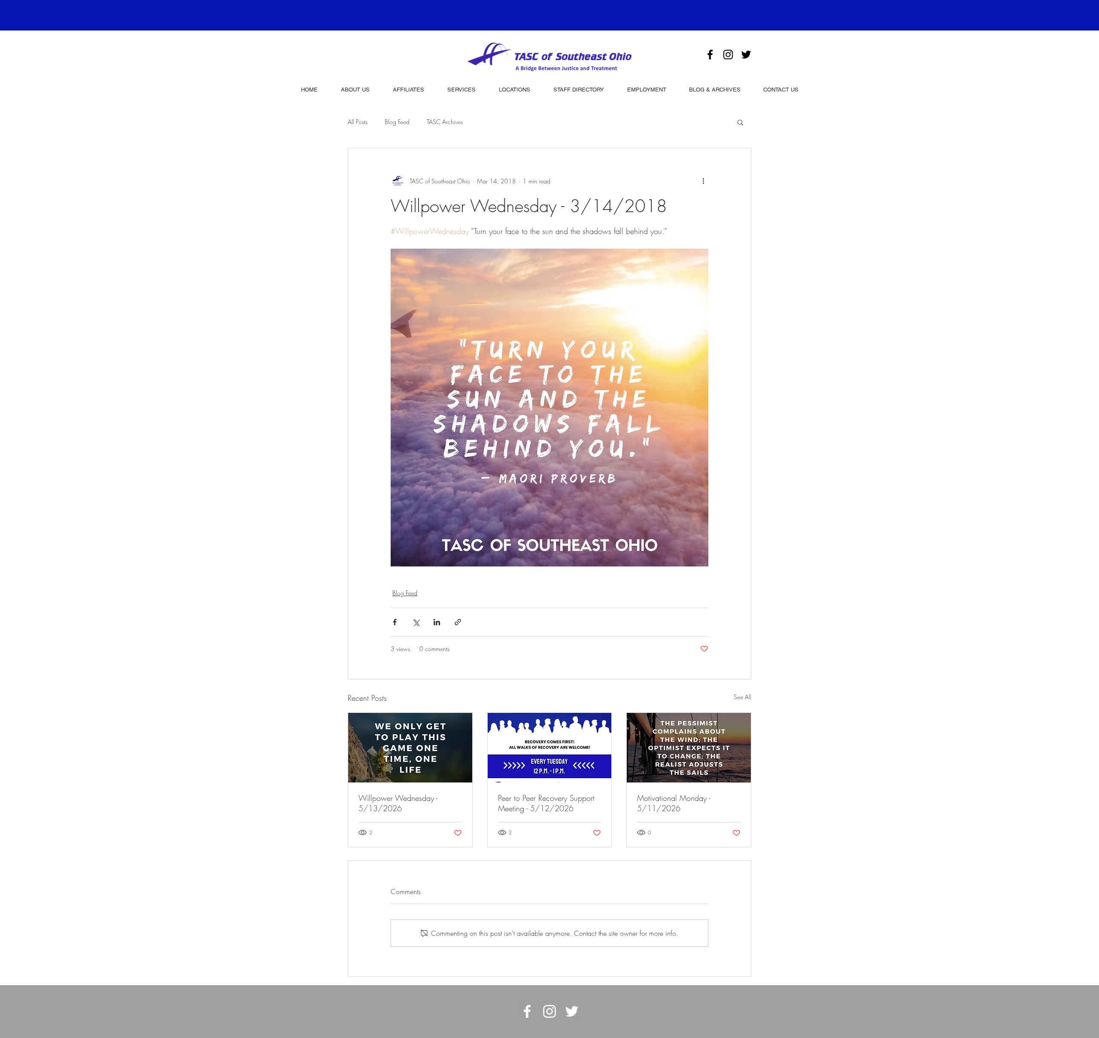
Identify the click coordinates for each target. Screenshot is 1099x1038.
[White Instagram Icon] (549, 1011)
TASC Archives (445, 122)
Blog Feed (397, 122)
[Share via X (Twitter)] (416, 622)
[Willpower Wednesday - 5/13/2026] (410, 747)
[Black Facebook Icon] (710, 54)
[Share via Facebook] (395, 622)
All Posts (357, 122)
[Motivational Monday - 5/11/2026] (689, 747)
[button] (740, 122)
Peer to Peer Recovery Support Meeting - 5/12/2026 (546, 803)
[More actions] (703, 181)
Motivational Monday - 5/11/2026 (673, 803)
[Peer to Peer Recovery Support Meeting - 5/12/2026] (550, 747)
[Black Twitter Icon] (746, 54)
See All (742, 697)
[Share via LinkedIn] (437, 622)
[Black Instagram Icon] (728, 54)
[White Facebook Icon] (527, 1011)
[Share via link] (458, 622)
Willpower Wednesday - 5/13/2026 (397, 803)
